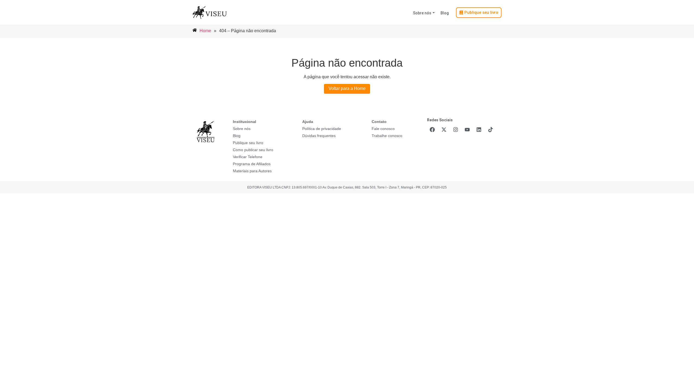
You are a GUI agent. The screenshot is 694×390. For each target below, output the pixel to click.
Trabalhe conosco (387, 136)
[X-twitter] (444, 129)
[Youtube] (467, 129)
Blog (445, 13)
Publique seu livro (248, 143)
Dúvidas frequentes (319, 136)
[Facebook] (432, 129)
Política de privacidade (321, 128)
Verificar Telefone (247, 157)
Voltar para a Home (347, 88)
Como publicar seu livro (253, 150)
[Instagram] (455, 129)
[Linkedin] (479, 129)
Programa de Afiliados (252, 164)
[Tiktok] (490, 129)
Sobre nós (422, 13)
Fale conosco (383, 128)
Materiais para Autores (252, 171)
